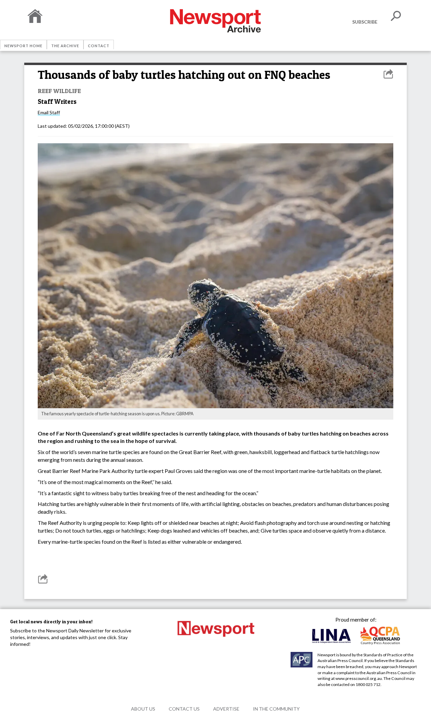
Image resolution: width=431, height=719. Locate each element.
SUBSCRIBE (364, 22)
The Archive (65, 45)
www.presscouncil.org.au (358, 678)
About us (143, 709)
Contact (98, 45)
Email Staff (49, 112)
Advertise (226, 709)
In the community (276, 709)
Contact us (184, 709)
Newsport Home (23, 45)
